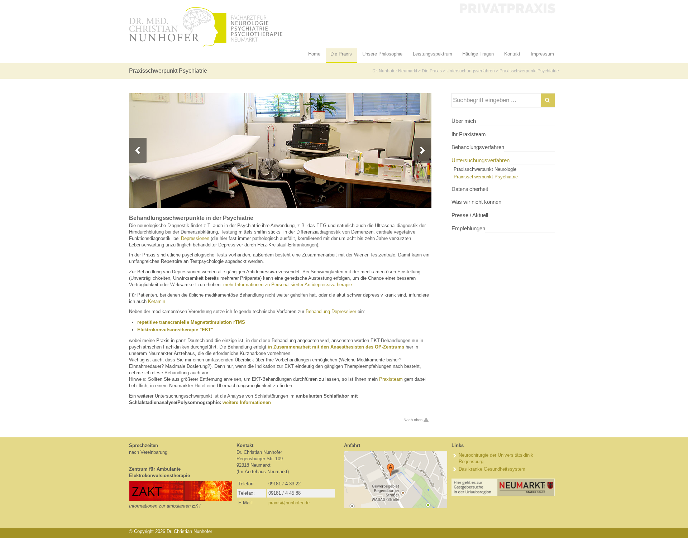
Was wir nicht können (476, 202)
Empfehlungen (468, 228)
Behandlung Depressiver (331, 311)
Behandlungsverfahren (478, 147)
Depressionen (195, 238)
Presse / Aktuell (470, 215)
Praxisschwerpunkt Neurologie (485, 169)
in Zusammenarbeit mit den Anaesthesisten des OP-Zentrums (336, 347)
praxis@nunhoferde (289, 502)
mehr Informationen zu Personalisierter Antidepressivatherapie (287, 284)
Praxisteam (391, 379)
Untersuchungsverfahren (470, 70)
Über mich (464, 121)
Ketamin (156, 301)
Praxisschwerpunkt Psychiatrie (486, 176)
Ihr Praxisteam (469, 134)
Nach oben (412, 420)
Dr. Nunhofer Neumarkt (394, 70)
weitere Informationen (247, 402)
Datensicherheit (470, 189)
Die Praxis (432, 70)
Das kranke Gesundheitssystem (492, 469)
